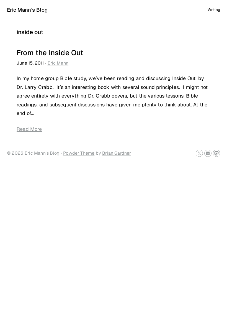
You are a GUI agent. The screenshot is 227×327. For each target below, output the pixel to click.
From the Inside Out (50, 53)
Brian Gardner (116, 153)
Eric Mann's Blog (27, 9)
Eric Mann (58, 63)
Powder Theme (78, 153)
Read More (29, 129)
